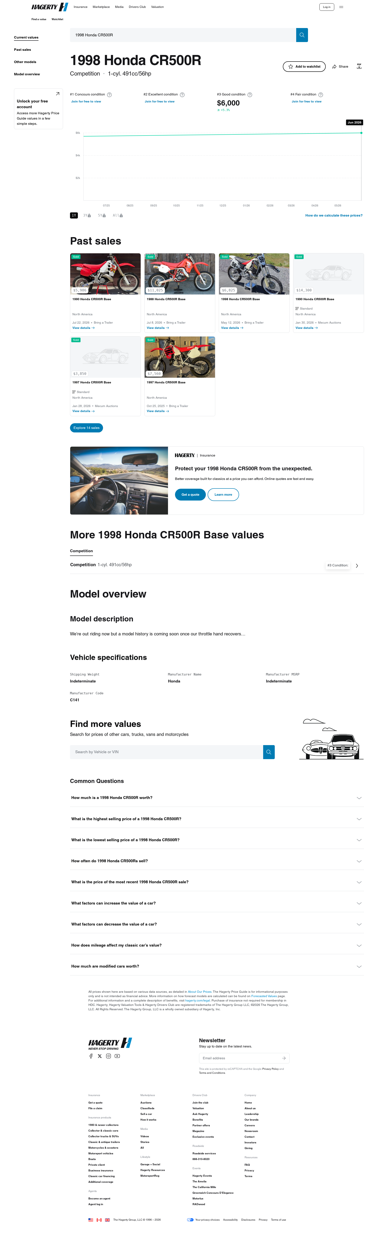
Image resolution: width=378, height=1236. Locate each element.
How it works (148, 1119)
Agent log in (95, 1204)
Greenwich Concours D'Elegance (213, 1192)
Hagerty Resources (152, 1170)
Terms (248, 1176)
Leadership (252, 1114)
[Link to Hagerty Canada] (99, 1219)
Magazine (198, 1131)
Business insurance (100, 1170)
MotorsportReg (149, 1175)
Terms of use (278, 1219)
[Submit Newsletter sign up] (284, 1058)
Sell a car (146, 1114)
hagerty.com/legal (197, 1000)
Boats (92, 1159)
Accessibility (230, 1219)
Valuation (198, 1108)
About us (250, 1108)
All (142, 1147)
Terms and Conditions (212, 1072)
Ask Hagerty (200, 1114)
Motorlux (197, 1198)
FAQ (247, 1164)
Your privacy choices (207, 1219)
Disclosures (248, 1219)
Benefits (197, 1119)
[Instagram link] (108, 1056)
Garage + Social (150, 1164)
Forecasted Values (264, 996)
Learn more (223, 494)
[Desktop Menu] (341, 7)
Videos (144, 1136)
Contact (249, 1136)
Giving (248, 1148)
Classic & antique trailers (104, 1142)
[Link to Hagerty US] (90, 1219)
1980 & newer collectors (103, 1124)
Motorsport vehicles (100, 1153)
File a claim (95, 1108)
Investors (250, 1142)
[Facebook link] (91, 1056)
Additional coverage (100, 1181)
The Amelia (199, 1181)
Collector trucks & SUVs (103, 1136)
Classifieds (147, 1108)
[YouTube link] (117, 1056)
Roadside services (204, 1153)
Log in (327, 6)
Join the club (200, 1102)
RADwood (198, 1204)
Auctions (146, 1102)
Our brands (252, 1119)
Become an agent (99, 1198)
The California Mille (204, 1187)
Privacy (249, 1170)
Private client (96, 1164)
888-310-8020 (201, 1159)
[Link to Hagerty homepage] (110, 1044)
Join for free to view (86, 101)
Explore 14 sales (87, 428)
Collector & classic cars (103, 1130)
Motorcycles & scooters (103, 1147)
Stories (144, 1142)
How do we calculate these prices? (334, 215)
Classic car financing (101, 1176)
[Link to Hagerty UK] (107, 1219)
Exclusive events (203, 1136)
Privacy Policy (270, 1068)
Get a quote (190, 494)
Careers (250, 1125)
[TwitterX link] (99, 1056)
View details (81, 328)
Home (248, 1102)
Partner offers (201, 1125)
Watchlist (57, 19)
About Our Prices (200, 991)
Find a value (39, 19)
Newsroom (251, 1131)
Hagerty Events (202, 1175)
